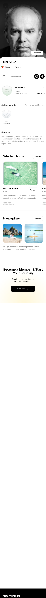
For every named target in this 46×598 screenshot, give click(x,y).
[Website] (42, 76)
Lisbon (8, 67)
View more (41, 93)
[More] (43, 87)
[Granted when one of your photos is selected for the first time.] (6, 113)
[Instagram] (36, 76)
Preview (33, 190)
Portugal (18, 67)
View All (38, 156)
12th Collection (10, 188)
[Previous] (5, 6)
